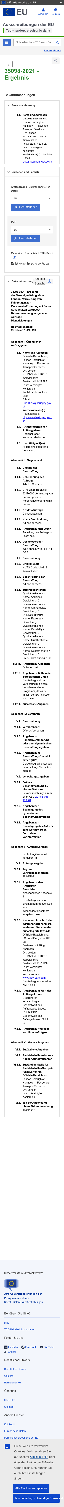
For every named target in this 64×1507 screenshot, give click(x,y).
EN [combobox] (15, 198)
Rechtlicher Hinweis (15, 1369)
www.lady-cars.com (34, 977)
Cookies (8, 1375)
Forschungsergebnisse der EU (21, 1437)
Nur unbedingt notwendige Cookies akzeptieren (37, 1498)
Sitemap (9, 1406)
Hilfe (6, 1322)
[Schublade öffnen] (9, 64)
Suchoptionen (52, 50)
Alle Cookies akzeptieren (31, 1488)
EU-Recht (9, 1424)
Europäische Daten (15, 1431)
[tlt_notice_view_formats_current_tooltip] (49, 281)
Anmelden (43, 14)
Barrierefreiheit (12, 1382)
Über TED (9, 1400)
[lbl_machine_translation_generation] (14, 257)
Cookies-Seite (39, 1456)
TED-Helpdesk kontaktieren (19, 1329)
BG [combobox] (15, 229)
